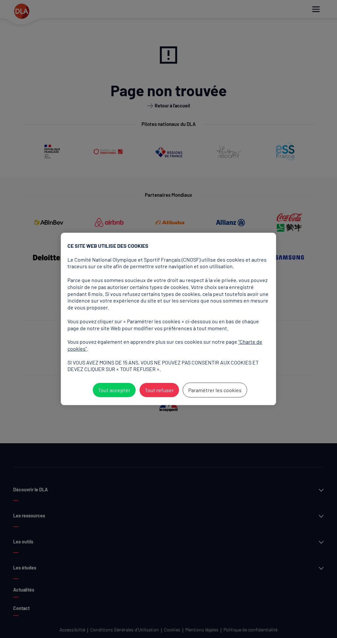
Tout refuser (158, 390)
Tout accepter (114, 390)
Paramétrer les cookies (214, 390)
